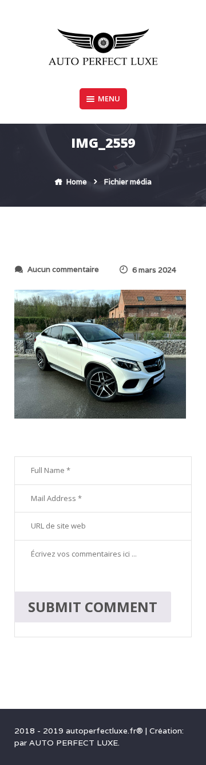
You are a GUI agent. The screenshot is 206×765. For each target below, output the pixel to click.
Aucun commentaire (63, 269)
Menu (109, 98)
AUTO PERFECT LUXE (73, 743)
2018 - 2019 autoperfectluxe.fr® (79, 730)
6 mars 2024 (154, 270)
